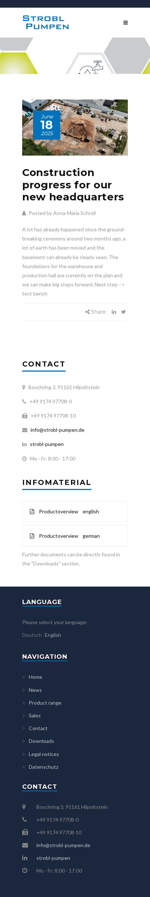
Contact (38, 728)
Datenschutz (43, 767)
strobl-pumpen (45, 444)
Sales (35, 715)
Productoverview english (68, 511)
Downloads (41, 741)
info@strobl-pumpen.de (56, 430)
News (35, 690)
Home (35, 677)
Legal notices (44, 754)
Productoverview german (69, 536)
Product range (45, 703)
